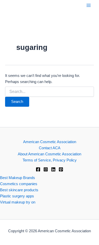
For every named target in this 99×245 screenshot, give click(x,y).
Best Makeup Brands (17, 178)
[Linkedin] (53, 169)
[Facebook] (38, 169)
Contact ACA (49, 148)
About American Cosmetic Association (49, 154)
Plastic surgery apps (17, 196)
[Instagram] (45, 169)
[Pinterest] (61, 169)
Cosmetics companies (18, 184)
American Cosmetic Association (49, 142)
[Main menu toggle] (88, 5)
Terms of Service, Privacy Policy (50, 160)
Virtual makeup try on (17, 202)
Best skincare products (19, 190)
